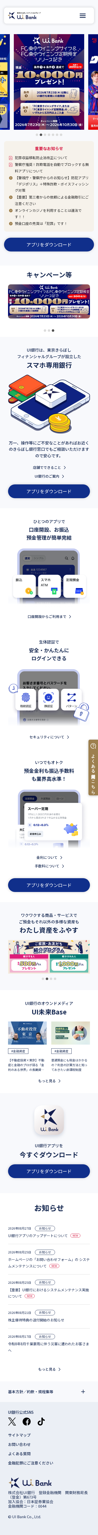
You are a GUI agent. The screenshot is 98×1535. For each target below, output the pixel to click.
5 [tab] (53, 135)
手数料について (47, 866)
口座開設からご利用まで (47, 616)
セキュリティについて (46, 737)
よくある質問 (19, 1453)
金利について (47, 857)
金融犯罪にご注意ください (30, 1462)
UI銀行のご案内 (47, 476)
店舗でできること (47, 467)
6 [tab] (57, 135)
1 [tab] (37, 135)
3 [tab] (45, 135)
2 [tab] (41, 135)
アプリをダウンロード (49, 244)
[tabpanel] (49, 305)
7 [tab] (61, 135)
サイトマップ (19, 1435)
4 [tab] (49, 135)
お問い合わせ (19, 1444)
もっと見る (47, 1080)
